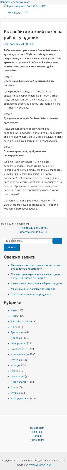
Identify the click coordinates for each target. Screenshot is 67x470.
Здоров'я (16, 337)
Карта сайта (37, 439)
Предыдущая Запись (33, 227)
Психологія (17, 376)
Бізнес (15, 315)
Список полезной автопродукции (31, 294)
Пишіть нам (37, 427)
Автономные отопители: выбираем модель (36, 283)
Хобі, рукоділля (20, 398)
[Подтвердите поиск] (57, 241)
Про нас (37, 431)
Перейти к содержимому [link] (15, 2)
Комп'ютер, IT (19, 349)
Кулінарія (16, 359)
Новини (37, 435)
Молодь (15, 365)
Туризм (15, 393)
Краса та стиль (20, 354)
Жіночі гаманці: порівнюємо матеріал (33, 288)
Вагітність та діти (21, 321)
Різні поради (11, 44)
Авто (14, 310)
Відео (14, 327)
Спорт (14, 387)
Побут (14, 371)
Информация (18, 343)
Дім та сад (17, 332)
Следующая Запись (33, 231)
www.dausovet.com (40, 464)
